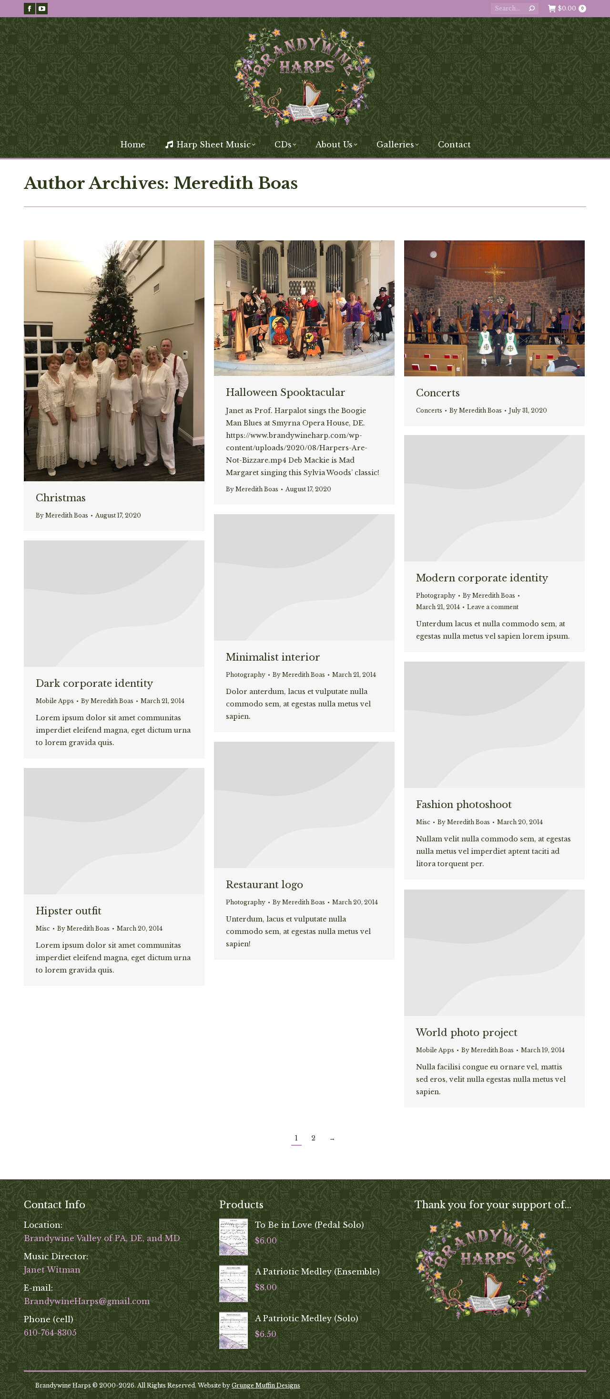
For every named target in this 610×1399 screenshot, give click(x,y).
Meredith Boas (235, 183)
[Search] (532, 8)
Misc (423, 822)
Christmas (61, 498)
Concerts (438, 393)
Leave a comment (492, 607)
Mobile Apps (55, 701)
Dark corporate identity (94, 683)
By (62, 515)
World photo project (467, 1032)
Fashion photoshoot (464, 804)
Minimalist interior (273, 657)
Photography (436, 595)
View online (481, 498)
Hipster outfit (69, 911)
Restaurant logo (264, 885)
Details (507, 498)
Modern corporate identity (482, 578)
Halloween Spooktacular (286, 392)
